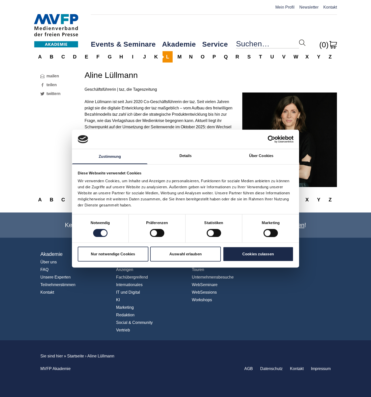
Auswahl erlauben (185, 254)
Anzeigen (124, 269)
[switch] (157, 233)
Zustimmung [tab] (110, 157)
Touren (198, 269)
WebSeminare (205, 285)
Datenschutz (271, 369)
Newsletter (309, 7)
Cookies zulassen (258, 254)
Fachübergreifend (132, 277)
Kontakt (330, 7)
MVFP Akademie (56, 25)
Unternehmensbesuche (213, 277)
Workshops (202, 300)
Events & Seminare (123, 44)
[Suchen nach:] (267, 45)
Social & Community (134, 322)
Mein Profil (285, 7)
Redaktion (125, 315)
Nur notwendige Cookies (113, 254)
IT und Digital (128, 292)
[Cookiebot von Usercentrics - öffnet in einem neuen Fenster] (271, 139)
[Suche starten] (302, 43)
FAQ (44, 269)
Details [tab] (185, 156)
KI (118, 300)
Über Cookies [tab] (261, 156)
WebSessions (204, 292)
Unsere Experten (55, 277)
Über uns (48, 262)
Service (215, 44)
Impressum (321, 369)
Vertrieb (123, 330)
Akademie (179, 44)
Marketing (125, 307)
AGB (248, 369)
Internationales (129, 285)
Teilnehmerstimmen (57, 285)
